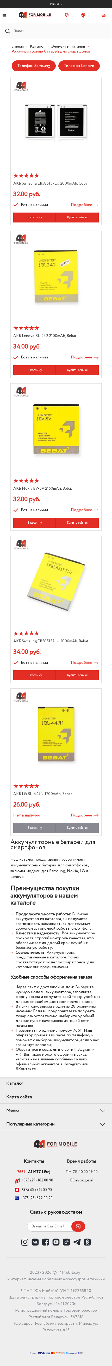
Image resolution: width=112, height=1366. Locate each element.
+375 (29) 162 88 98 (37, 1180)
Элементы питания (68, 46)
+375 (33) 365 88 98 (36, 1190)
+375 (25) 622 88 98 (37, 1198)
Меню (55, 4)
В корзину (35, 217)
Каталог (37, 46)
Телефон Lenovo (79, 66)
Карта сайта (19, 1097)
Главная (17, 46)
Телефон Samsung (33, 66)
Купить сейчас (77, 217)
